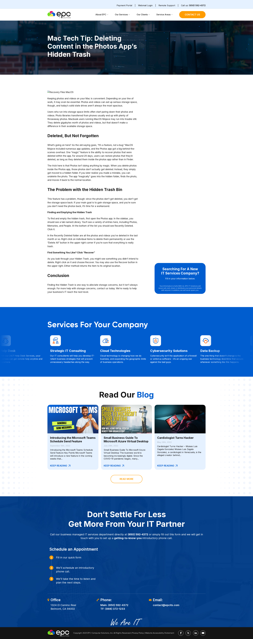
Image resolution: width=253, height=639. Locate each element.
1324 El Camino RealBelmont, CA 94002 (63, 607)
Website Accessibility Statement (159, 633)
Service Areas (163, 14)
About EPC (100, 14)
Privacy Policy (138, 633)
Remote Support (167, 5)
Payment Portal (124, 5)
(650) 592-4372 (197, 5)
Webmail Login (145, 5)
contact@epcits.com (166, 605)
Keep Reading (58, 465)
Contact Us (192, 14)
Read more (126, 479)
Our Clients (142, 14)
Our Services (121, 14)
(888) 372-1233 (115, 608)
